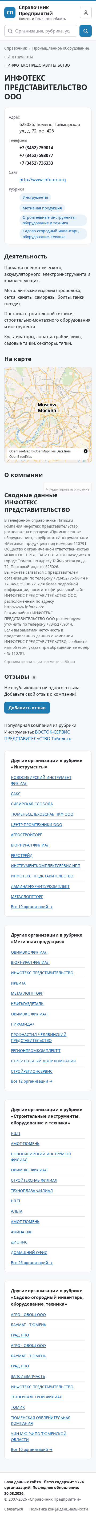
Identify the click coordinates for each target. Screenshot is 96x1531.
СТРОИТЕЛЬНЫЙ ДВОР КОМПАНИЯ (43, 1060)
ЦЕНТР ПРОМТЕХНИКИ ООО (36, 824)
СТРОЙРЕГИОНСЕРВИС (32, 1071)
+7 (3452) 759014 (36, 148)
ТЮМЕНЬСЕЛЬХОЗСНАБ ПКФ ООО (42, 814)
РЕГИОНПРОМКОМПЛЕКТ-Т (36, 1050)
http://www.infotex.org (42, 180)
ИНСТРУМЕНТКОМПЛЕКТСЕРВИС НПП (45, 865)
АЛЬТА (16, 1211)
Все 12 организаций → (32, 1081)
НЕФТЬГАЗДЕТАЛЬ (27, 1003)
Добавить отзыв (27, 708)
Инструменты (20, 56)
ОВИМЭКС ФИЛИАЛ (29, 952)
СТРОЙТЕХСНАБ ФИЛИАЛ (34, 1180)
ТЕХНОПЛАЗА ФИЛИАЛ (32, 1190)
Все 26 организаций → (32, 1262)
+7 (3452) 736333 (36, 163)
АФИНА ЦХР (21, 1231)
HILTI (15, 1133)
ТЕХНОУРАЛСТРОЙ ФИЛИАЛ (36, 1396)
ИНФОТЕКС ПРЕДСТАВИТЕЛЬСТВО (42, 875)
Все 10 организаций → (32, 1449)
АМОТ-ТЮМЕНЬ (25, 1143)
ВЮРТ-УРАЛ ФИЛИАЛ (30, 845)
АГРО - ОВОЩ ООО (28, 1314)
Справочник (15, 48)
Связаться (13, 1509)
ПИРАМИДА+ (22, 1024)
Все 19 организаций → (32, 906)
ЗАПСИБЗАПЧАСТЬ (28, 1376)
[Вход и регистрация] (86, 12)
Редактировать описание (67, 489)
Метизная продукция (42, 207)
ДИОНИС (19, 1242)
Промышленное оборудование (60, 48)
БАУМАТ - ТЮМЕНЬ (28, 1324)
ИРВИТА (18, 983)
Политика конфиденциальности (58, 1509)
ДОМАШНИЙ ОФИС (29, 1252)
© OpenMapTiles (43, 451)
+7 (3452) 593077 (36, 155)
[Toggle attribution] (85, 451)
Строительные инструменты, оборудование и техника (50, 220)
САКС (16, 793)
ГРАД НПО (20, 1335)
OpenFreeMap (19, 451)
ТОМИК (18, 1407)
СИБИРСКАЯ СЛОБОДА (32, 803)
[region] (48, 414)
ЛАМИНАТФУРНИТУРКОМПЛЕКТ (40, 886)
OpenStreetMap (20, 456)
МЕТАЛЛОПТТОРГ (27, 896)
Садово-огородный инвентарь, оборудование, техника (51, 233)
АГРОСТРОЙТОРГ (26, 834)
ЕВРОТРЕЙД (22, 855)
